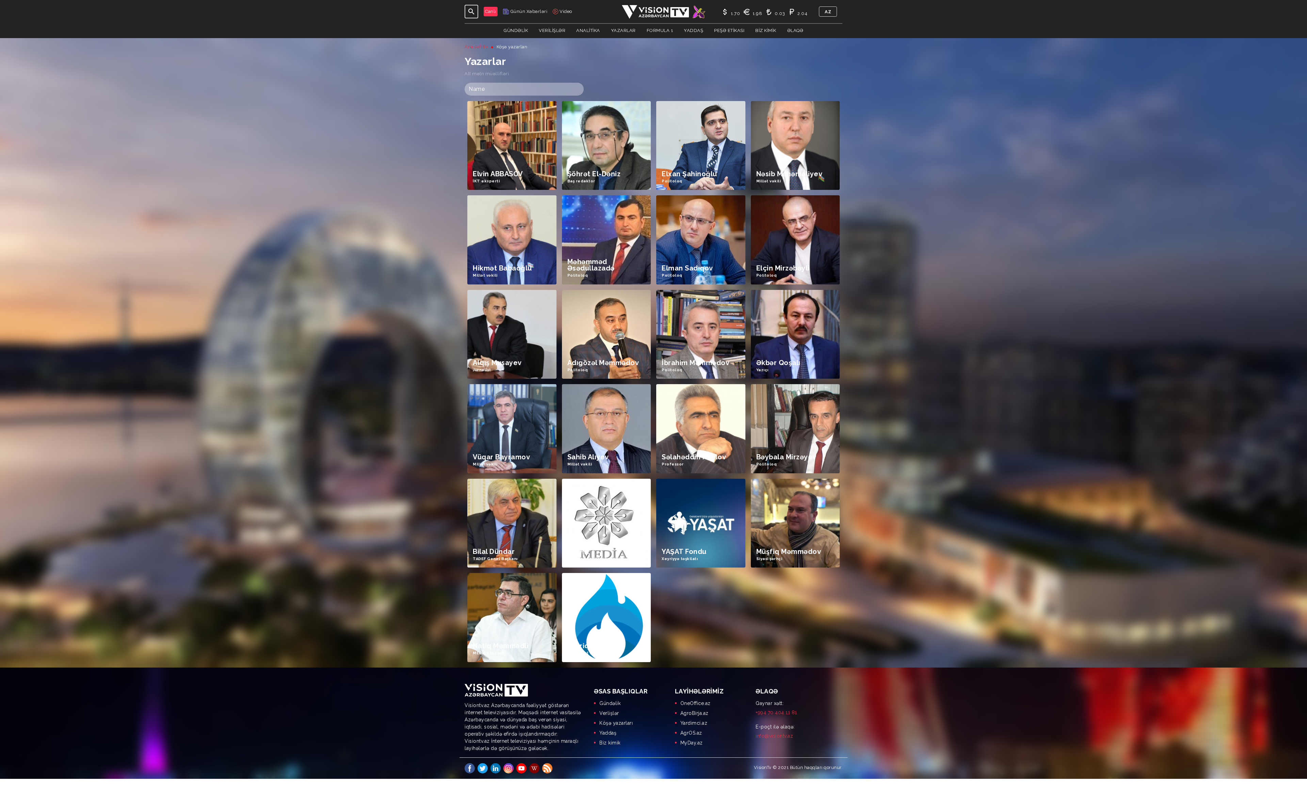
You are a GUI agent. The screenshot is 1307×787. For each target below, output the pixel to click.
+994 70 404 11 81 (776, 712)
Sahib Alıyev (588, 457)
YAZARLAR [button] (623, 30)
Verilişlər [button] (552, 30)
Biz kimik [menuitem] (609, 742)
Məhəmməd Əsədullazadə (591, 265)
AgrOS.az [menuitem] (691, 733)
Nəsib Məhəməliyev (789, 174)
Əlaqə (795, 30)
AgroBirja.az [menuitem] (694, 713)
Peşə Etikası (729, 30)
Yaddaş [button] (693, 30)
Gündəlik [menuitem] (609, 703)
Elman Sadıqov (687, 268)
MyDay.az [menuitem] (691, 742)
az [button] (828, 11)
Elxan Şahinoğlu (689, 174)
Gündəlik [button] (516, 30)
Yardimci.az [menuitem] (694, 723)
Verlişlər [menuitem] (609, 713)
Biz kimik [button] (765, 30)
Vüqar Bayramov (501, 457)
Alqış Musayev (497, 363)
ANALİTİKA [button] (588, 30)
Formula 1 (660, 30)
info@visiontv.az (774, 736)
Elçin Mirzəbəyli (783, 268)
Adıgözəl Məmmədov (603, 363)
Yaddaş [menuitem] (607, 733)
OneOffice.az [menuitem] (695, 703)
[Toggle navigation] (471, 11)
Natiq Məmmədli (501, 646)
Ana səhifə (476, 46)
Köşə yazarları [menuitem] (616, 723)
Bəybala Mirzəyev (786, 457)
